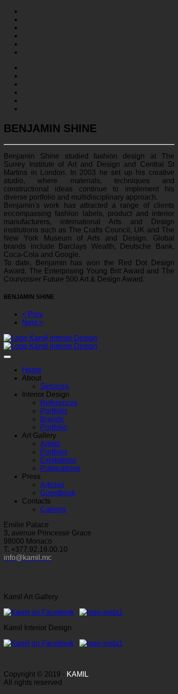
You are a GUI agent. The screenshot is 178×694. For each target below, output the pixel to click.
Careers (53, 509)
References (59, 402)
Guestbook (57, 493)
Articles (52, 484)
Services (54, 386)
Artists (50, 443)
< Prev (32, 314)
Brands (51, 419)
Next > (32, 322)
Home (32, 370)
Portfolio (53, 411)
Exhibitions (58, 460)
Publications (60, 468)
